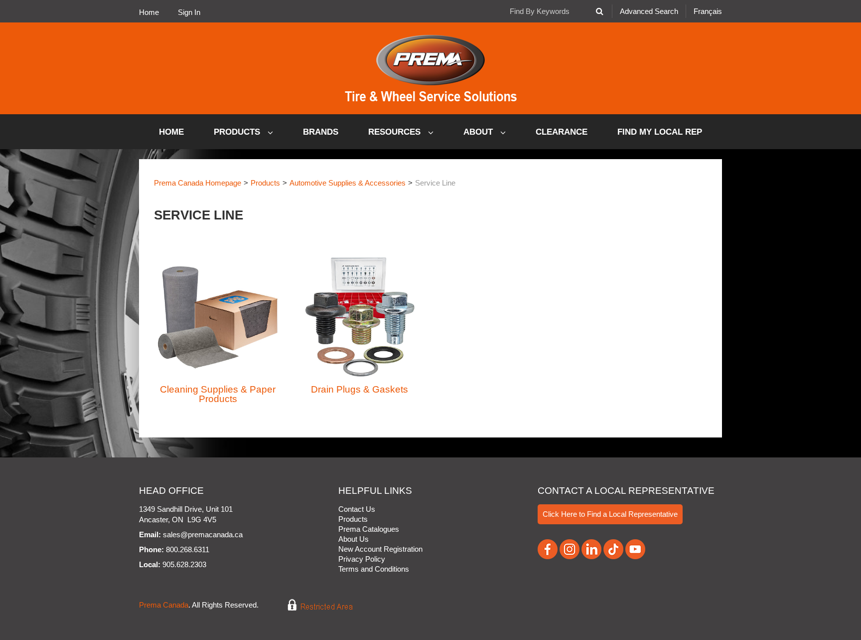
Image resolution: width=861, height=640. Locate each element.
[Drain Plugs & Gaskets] (360, 316)
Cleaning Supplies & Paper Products (218, 394)
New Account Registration (380, 549)
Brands (320, 132)
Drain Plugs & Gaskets (359, 389)
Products (238, 132)
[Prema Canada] (430, 68)
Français (708, 11)
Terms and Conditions (373, 569)
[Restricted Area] (313, 605)
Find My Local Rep (659, 132)
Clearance (561, 132)
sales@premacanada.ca (203, 534)
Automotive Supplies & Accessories (347, 183)
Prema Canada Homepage (197, 183)
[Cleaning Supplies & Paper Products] (218, 316)
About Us (353, 539)
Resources (395, 132)
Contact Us (356, 509)
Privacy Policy (361, 559)
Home (149, 12)
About (479, 132)
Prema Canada (163, 605)
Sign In (189, 12)
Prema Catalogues (368, 529)
